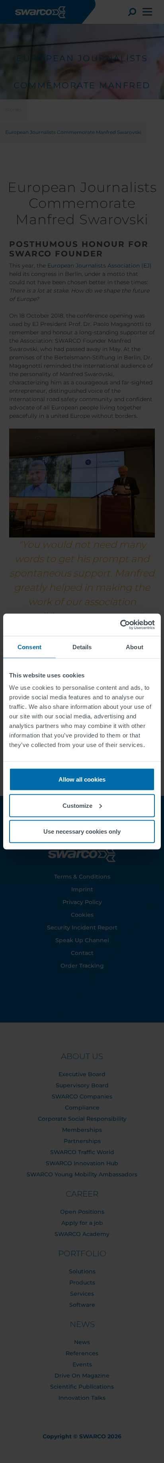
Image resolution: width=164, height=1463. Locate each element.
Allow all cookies (82, 779)
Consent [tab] (29, 646)
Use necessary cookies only (82, 831)
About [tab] (134, 646)
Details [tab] (82, 646)
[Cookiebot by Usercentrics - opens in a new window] (120, 625)
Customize (77, 805)
